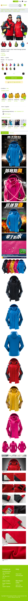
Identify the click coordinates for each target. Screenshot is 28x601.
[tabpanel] (14, 348)
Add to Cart (14, 78)
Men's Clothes (14, 9)
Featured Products (5, 117)
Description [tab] (5, 132)
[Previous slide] (2, 33)
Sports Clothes (8, 11)
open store (18, 585)
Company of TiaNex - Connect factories (16, 596)
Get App (16, 1)
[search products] (20, 5)
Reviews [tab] (12, 132)
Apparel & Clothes (5, 9)
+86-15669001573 (19, 111)
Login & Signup (6, 586)
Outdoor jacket (16, 11)
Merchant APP (19, 586)
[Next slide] (25, 33)
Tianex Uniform (6, 109)
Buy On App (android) (14, 82)
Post (20, 1)
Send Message (19, 575)
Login (25, 1)
